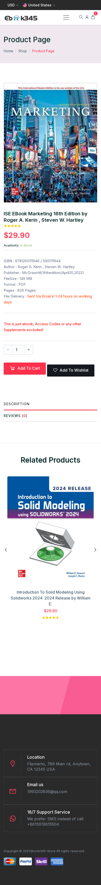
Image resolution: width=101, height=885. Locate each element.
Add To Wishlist (74, 370)
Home (8, 51)
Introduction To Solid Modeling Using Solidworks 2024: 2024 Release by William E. (50, 598)
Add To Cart (28, 368)
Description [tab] (17, 404)
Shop (22, 51)
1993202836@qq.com (47, 791)
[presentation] (6, 550)
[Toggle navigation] (66, 17)
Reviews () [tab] (15, 416)
